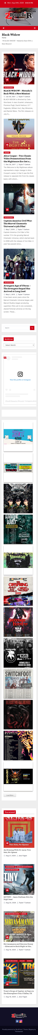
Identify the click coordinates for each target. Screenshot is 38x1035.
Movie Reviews (9, 87)
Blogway (31, 1029)
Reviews (7, 152)
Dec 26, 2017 (11, 164)
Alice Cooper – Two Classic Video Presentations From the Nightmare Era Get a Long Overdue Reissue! (17, 160)
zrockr (22, 401)
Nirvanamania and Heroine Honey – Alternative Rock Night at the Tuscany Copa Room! (18, 946)
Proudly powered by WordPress (12, 1029)
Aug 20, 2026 (11, 903)
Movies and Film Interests (24, 866)
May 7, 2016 (10, 229)
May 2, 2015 (10, 294)
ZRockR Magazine (11, 401)
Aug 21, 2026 (11, 855)
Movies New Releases (12, 869)
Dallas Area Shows (11, 819)
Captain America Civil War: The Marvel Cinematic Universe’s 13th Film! (18, 223)
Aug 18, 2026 (11, 950)
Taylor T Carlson (24, 96)
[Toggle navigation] (34, 28)
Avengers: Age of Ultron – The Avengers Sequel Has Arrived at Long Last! (17, 288)
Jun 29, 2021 (11, 96)
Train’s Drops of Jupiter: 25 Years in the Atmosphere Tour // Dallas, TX (19, 992)
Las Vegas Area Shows (12, 913)
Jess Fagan (22, 855)
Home (4, 38)
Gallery (22, 819)
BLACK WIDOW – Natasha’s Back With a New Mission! (18, 92)
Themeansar (19, 1031)
